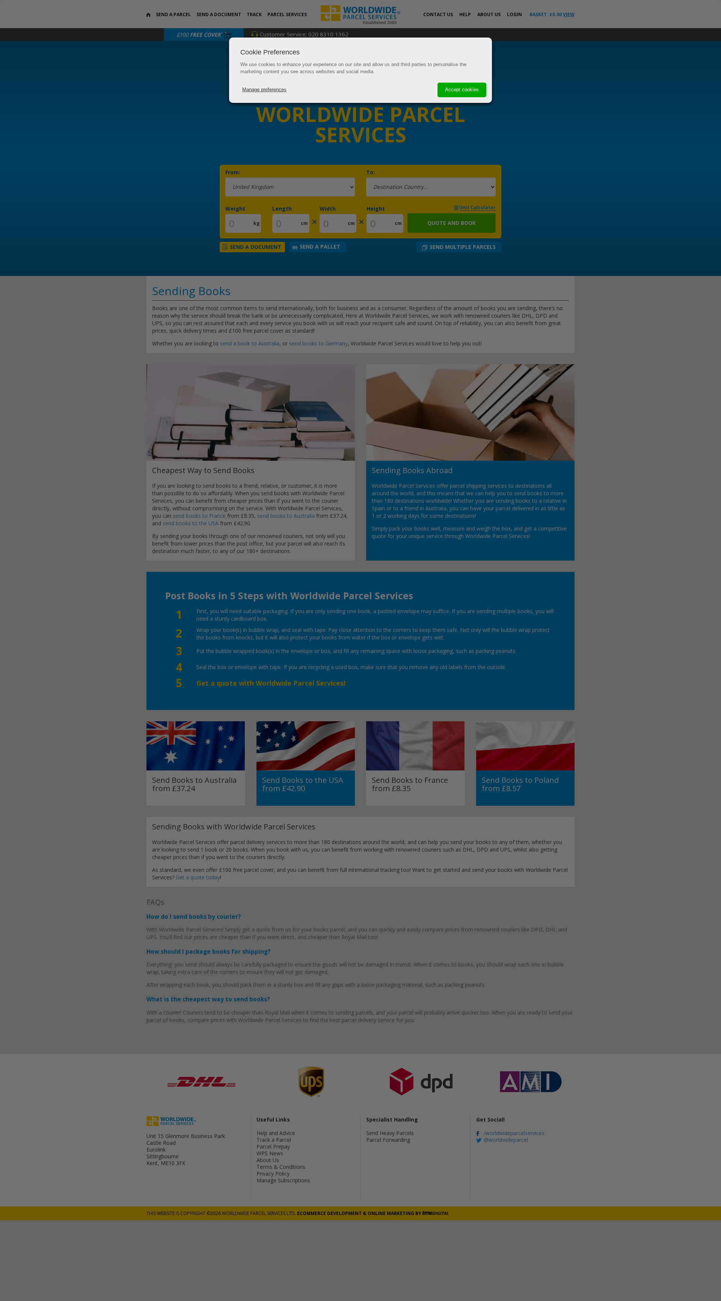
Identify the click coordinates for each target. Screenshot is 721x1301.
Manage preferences (264, 89)
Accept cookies (462, 89)
